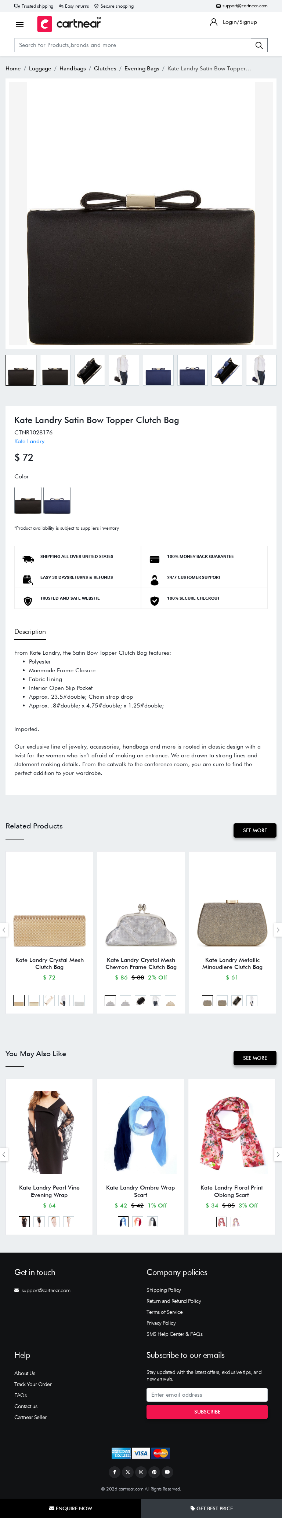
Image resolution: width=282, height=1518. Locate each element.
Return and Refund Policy (174, 1301)
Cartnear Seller (30, 1417)
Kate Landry (29, 441)
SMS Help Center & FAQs (174, 1334)
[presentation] (4, 930)
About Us (24, 1373)
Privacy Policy (161, 1323)
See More (255, 830)
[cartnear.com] (69, 24)
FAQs (20, 1395)
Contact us (25, 1406)
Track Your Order (32, 1384)
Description (30, 631)
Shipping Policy (164, 1290)
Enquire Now (73, 1508)
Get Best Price (214, 1508)
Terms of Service (164, 1312)
